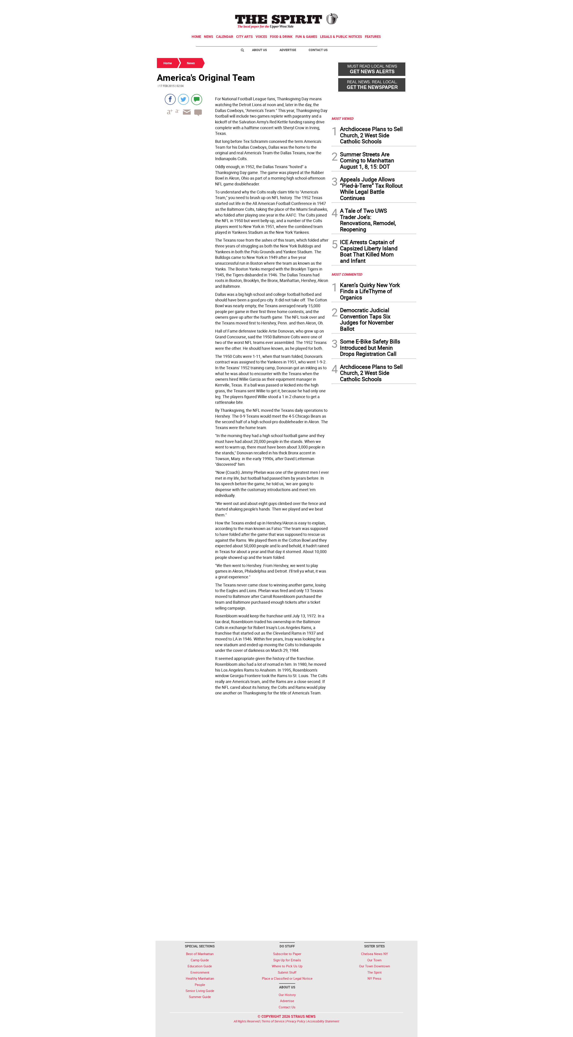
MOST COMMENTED (346, 274)
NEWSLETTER (380, 5)
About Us (259, 50)
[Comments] (196, 99)
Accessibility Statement (323, 1021)
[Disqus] (243, 759)
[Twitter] (183, 99)
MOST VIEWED (342, 118)
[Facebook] (170, 99)
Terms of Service (273, 1021)
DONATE (405, 5)
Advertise (288, 50)
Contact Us (318, 50)
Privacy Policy (295, 1021)
